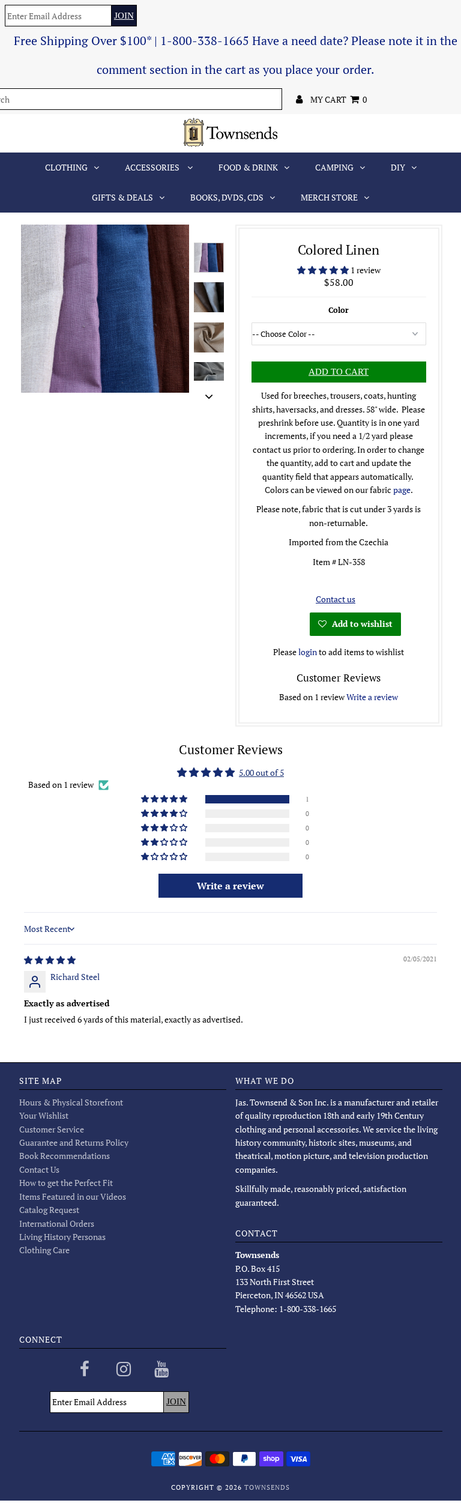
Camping (334, 167)
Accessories (153, 167)
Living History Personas (62, 1236)
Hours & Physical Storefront (71, 1102)
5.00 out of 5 (261, 772)
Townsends (267, 1487)
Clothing (66, 167)
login (307, 652)
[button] (324, 270)
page (402, 489)
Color (338, 309)
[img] (50, 960)
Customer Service (51, 1129)
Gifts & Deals (122, 197)
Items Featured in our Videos (72, 1196)
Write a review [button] (230, 885)
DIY (398, 167)
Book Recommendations (64, 1155)
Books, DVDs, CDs (227, 197)
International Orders (56, 1223)
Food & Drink (248, 167)
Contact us (335, 599)
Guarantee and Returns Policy (73, 1142)
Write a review (372, 697)
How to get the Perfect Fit (66, 1182)
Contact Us (39, 1169)
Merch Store (329, 197)
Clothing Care (44, 1250)
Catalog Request (49, 1209)
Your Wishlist (43, 1115)
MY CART (338, 99)
